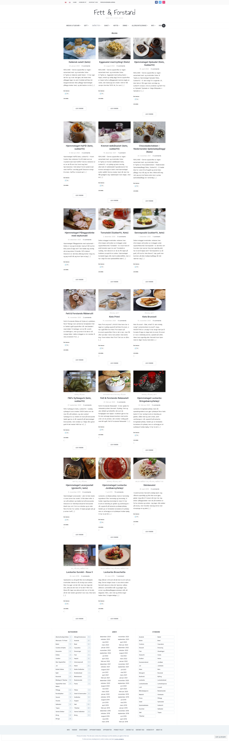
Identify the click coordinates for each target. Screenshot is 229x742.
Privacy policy (119, 730)
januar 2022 (124, 661)
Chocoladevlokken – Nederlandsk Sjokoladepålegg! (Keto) (149, 148)
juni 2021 (105, 672)
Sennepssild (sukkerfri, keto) (149, 232)
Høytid (115, 25)
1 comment (122, 153)
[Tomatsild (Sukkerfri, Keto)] (114, 219)
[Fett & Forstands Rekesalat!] (114, 381)
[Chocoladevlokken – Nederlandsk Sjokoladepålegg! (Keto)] (149, 132)
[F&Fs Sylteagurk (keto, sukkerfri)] (80, 381)
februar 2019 (105, 708)
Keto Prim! (114, 316)
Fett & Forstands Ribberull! (79, 313)
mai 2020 (105, 689)
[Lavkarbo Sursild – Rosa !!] (80, 555)
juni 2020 (123, 686)
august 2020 (105, 686)
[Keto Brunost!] (149, 300)
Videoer (74, 730)
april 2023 (123, 642)
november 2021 (123, 664)
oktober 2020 (105, 683)
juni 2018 (123, 716)
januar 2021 (123, 678)
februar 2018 (123, 722)
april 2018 (123, 719)
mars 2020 (105, 691)
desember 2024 (105, 637)
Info (152, 25)
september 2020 (123, 683)
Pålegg (112, 313)
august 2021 (105, 669)
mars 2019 (123, 705)
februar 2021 (105, 678)
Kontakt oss (93, 2)
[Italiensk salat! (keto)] (80, 48)
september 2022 (105, 653)
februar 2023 (123, 645)
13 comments (118, 492)
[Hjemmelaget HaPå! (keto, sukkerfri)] (80, 132)
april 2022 (105, 658)
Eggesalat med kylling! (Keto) (114, 62)
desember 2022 (123, 647)
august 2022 (123, 653)
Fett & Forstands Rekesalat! (114, 398)
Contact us (130, 730)
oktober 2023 (105, 639)
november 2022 (105, 650)
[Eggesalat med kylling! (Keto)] (114, 48)
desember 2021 (105, 664)
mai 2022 (123, 656)
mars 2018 (105, 722)
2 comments (87, 317)
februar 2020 (123, 691)
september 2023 (123, 639)
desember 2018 (105, 711)
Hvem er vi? (82, 2)
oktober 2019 (105, 697)
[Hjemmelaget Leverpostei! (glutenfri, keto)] (80, 468)
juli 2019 (123, 700)
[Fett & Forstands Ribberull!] (80, 300)
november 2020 (123, 680)
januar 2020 (105, 694)
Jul (79, 481)
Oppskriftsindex (95, 730)
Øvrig (77, 394)
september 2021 (123, 667)
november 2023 (123, 637)
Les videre (79, 108)
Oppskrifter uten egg (111, 394)
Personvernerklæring (107, 2)
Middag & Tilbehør (72, 25)
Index (161, 25)
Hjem (74, 2)
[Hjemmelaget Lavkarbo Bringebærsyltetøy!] (149, 381)
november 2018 (123, 711)
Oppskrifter (107, 730)
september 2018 (123, 713)
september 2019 (123, 697)
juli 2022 (105, 656)
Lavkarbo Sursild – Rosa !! (79, 572)
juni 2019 (105, 702)
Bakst (106, 25)
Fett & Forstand (114, 12)
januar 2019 (123, 708)
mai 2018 (105, 719)
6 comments (87, 492)
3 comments (86, 153)
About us (159, 730)
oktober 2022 (123, 650)
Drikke (125, 25)
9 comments (157, 320)
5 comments (156, 405)
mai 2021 (123, 672)
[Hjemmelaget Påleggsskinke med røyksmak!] (80, 219)
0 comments (86, 66)
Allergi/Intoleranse (139, 25)
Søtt (85, 25)
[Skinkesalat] (149, 468)
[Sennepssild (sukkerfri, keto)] (149, 219)
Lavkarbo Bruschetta (114, 572)
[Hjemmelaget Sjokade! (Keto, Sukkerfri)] (149, 48)
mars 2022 (123, 658)
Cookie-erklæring (119, 739)
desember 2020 (105, 680)
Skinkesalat (149, 485)
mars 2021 (123, 675)
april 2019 (105, 705)
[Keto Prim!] (114, 300)
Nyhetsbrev (83, 730)
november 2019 (123, 694)
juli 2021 (123, 669)
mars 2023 (105, 645)
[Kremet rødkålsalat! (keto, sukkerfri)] (114, 132)
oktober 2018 (105, 713)
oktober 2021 (105, 667)
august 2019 (105, 700)
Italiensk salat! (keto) (79, 62)
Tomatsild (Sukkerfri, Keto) (114, 232)
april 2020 (123, 689)
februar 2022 (105, 661)
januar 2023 (105, 647)
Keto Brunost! (149, 316)
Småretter (96, 25)
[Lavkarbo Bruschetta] (114, 555)
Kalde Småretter (141, 481)
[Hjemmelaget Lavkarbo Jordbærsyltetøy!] (114, 468)
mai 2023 (105, 642)
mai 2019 (123, 702)
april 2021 (105, 675)
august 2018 (105, 716)
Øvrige (144, 394)
